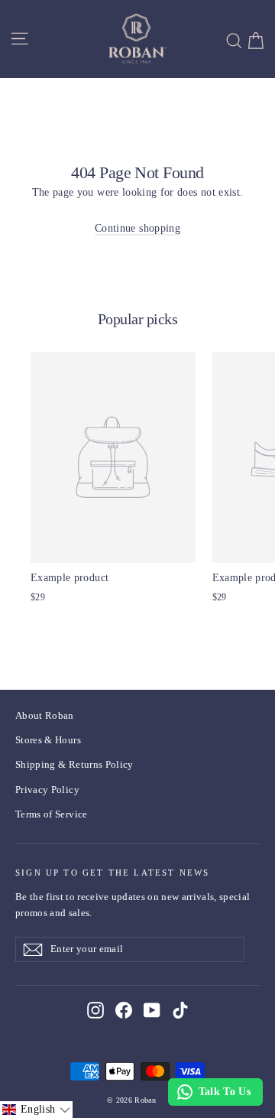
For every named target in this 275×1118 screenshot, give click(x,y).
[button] (36, 1109)
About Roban (44, 715)
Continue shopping (137, 228)
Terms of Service (51, 814)
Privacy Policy (47, 789)
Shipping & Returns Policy (74, 764)
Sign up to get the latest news (112, 872)
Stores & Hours (48, 740)
